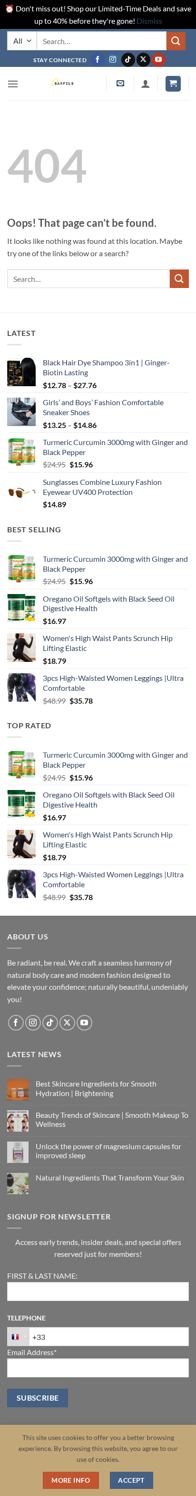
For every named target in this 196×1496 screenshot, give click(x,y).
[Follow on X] (143, 60)
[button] (13, 83)
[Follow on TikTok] (128, 60)
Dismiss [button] (149, 20)
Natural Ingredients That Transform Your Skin (110, 1177)
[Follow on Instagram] (113, 60)
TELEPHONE (26, 1318)
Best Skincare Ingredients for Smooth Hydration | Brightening (96, 1088)
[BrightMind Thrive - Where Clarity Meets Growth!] (63, 83)
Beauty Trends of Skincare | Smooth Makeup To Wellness (112, 1119)
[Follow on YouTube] (158, 60)
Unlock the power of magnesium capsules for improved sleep (108, 1151)
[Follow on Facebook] (98, 60)
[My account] (145, 83)
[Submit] (176, 41)
